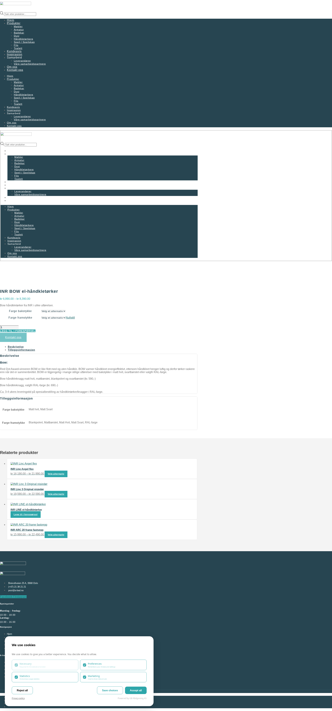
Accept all (136, 690)
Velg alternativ (56, 474)
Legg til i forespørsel (17, 330)
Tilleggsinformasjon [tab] (21, 349)
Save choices (110, 690)
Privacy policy (18, 698)
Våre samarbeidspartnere (30, 63)
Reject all (22, 690)
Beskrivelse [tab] (16, 346)
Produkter (13, 23)
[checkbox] (45, 665)
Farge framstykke (20, 317)
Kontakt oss (15, 69)
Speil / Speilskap (24, 42)
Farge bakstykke (20, 311)
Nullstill (70, 317)
